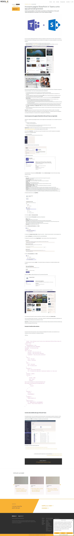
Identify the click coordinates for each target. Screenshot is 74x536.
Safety (43, 524)
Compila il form (47, 505)
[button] (72, 520)
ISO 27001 (47, 521)
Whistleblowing (48, 523)
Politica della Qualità (48, 519)
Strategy (43, 520)
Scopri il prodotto (43, 460)
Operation (43, 523)
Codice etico (47, 522)
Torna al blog (15, 6)
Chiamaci (45, 508)
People (43, 519)
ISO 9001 (47, 520)
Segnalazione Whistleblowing (48, 525)
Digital (30, 4)
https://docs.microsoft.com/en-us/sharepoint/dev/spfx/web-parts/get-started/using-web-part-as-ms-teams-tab (41, 448)
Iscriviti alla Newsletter (15, 9)
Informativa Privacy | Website (65, 534)
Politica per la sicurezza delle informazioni (49, 530)
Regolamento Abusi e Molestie (49, 528)
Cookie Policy (60, 534)
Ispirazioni (26, 4)
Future (43, 521)
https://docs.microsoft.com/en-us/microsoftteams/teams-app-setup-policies (36, 447)
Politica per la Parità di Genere (49, 527)
